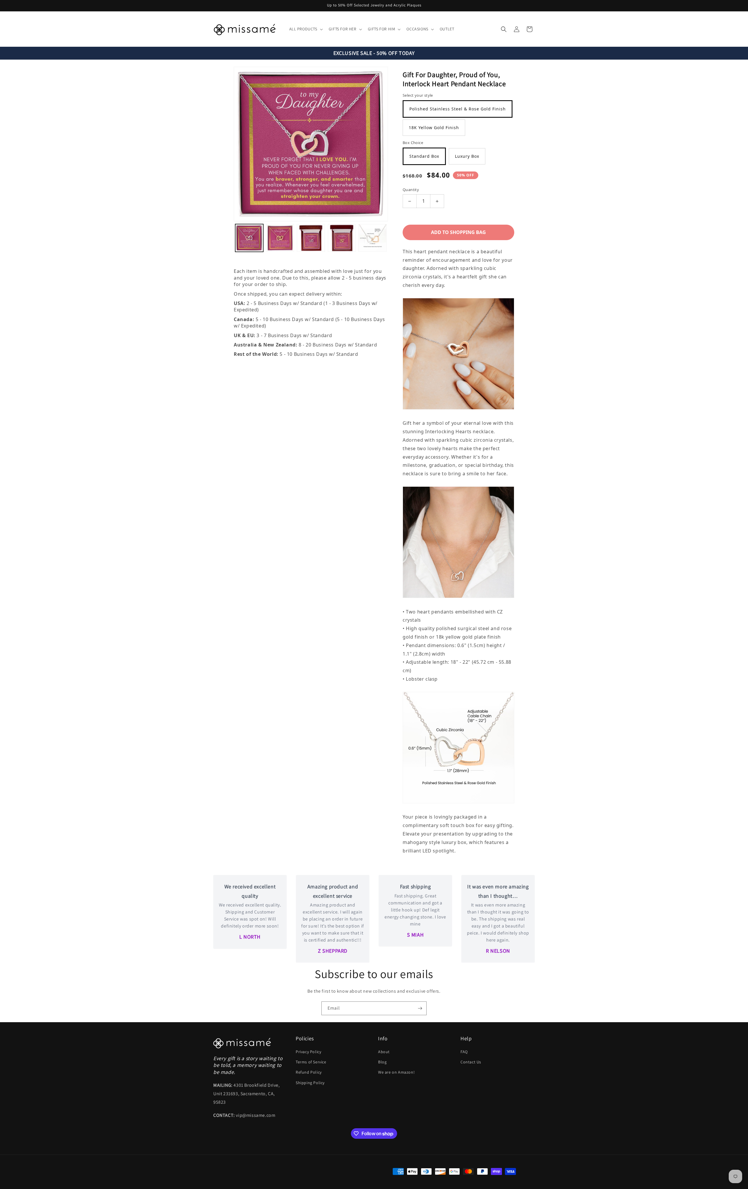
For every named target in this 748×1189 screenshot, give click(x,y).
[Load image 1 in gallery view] (249, 238)
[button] (305, 29)
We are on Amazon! (396, 1072)
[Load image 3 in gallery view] (311, 238)
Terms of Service (311, 1062)
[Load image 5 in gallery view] (373, 238)
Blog (382, 1062)
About (384, 1051)
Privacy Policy (308, 1051)
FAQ (464, 1051)
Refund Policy (309, 1072)
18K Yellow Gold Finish (434, 127)
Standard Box (424, 156)
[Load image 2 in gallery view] (280, 238)
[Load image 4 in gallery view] (342, 238)
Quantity (411, 189)
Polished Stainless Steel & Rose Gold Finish (457, 109)
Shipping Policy (310, 1082)
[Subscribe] (419, 1008)
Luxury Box (467, 156)
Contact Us (470, 1062)
